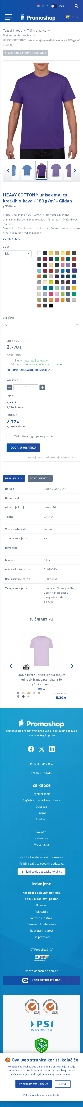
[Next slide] (74, 170)
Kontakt (41, 819)
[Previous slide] (8, 170)
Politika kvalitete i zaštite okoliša (41, 857)
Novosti (41, 832)
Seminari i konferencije (41, 924)
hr (43, 6)
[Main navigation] (8, 17)
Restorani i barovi (41, 931)
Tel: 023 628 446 (41, 773)
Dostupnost (38, 478)
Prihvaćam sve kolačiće (33, 1084)
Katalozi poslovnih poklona (41, 893)
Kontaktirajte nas (46, 980)
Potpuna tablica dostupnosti (27, 370)
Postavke (63, 1084)
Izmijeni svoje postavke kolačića (41, 871)
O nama (41, 813)
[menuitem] (12, 170)
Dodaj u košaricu (23, 447)
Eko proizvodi (41, 937)
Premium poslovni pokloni (41, 899)
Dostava (41, 807)
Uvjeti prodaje (42, 794)
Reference (41, 838)
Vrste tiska (41, 845)
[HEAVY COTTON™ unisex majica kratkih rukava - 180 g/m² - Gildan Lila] (41, 111)
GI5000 (7, 45)
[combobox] (17, 253)
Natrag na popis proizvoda (27, 53)
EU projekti (42, 905)
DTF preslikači (39, 950)
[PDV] (54, 6)
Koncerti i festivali (41, 918)
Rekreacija (41, 912)
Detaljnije (10, 239)
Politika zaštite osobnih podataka (41, 864)
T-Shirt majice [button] (37, 30)
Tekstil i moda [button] (13, 30)
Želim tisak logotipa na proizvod (34, 436)
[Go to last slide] (11, 665)
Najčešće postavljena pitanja (41, 800)
